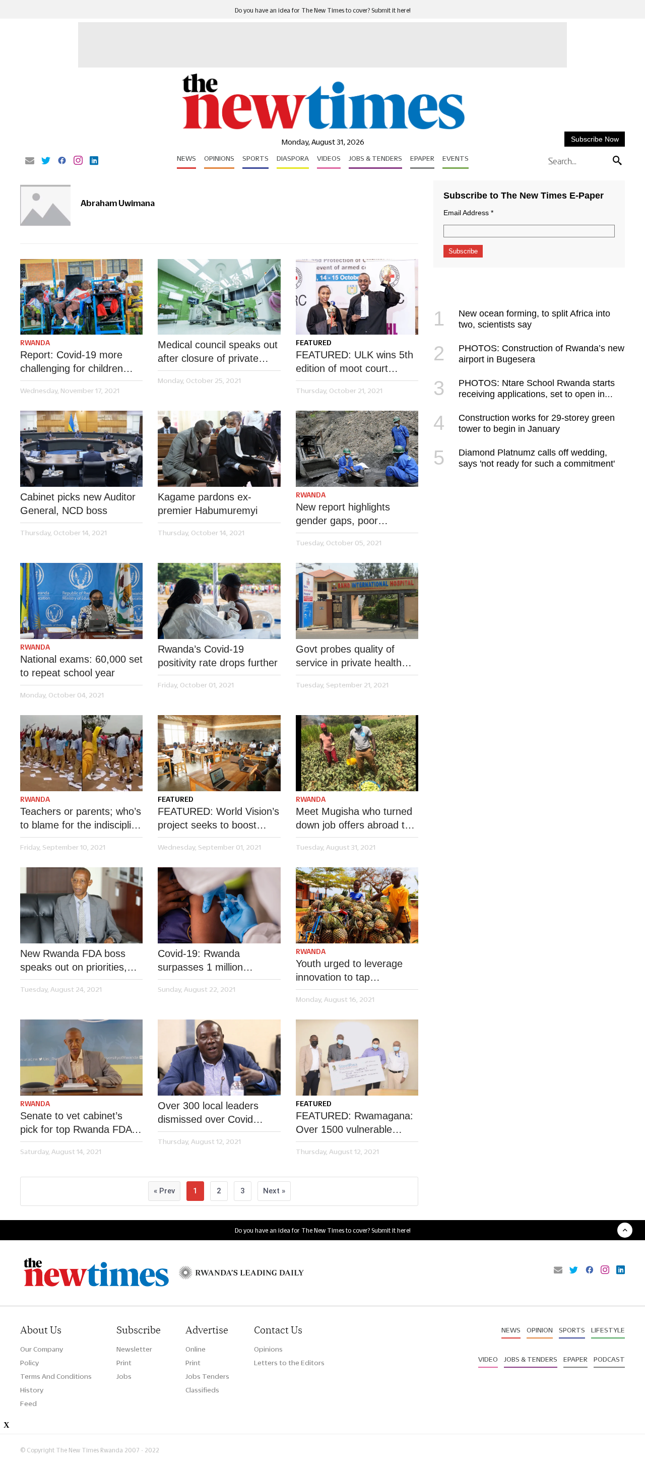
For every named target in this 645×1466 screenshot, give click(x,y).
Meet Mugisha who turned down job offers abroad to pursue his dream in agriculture (354, 819)
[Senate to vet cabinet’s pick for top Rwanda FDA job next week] (81, 1057)
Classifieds (202, 1390)
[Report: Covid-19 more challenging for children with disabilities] (81, 297)
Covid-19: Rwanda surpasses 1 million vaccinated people (200, 961)
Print (124, 1363)
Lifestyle (608, 1330)
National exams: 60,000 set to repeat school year (81, 666)
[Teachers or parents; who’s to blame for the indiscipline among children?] (81, 753)
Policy (29, 1363)
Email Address (468, 213)
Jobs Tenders (207, 1376)
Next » (274, 1190)
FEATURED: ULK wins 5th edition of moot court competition (354, 362)
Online (195, 1349)
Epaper (422, 158)
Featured (314, 343)
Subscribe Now (595, 139)
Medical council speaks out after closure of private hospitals (218, 352)
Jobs (124, 1376)
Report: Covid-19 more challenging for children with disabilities (71, 362)
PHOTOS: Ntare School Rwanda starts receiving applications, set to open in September (524, 394)
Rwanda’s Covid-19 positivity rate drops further (218, 656)
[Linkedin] (94, 161)
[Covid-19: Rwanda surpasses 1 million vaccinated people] (219, 905)
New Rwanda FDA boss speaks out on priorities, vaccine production (73, 961)
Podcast (609, 1359)
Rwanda (35, 343)
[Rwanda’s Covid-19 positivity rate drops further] (219, 601)
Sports (255, 158)
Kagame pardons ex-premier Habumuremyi (207, 503)
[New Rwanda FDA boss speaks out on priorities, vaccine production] (81, 905)
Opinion (540, 1330)
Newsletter (134, 1349)
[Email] (29, 161)
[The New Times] (322, 129)
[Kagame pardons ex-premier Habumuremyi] (219, 449)
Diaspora (293, 158)
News (186, 158)
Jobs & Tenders (375, 158)
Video (488, 1359)
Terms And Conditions (56, 1376)
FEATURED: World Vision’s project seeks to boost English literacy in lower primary (218, 819)
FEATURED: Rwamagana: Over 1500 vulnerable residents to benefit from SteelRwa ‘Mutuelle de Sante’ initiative (354, 1123)
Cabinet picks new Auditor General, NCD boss (78, 503)
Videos (329, 158)
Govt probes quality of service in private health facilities (349, 657)
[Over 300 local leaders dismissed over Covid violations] (219, 1057)
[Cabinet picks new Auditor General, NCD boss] (81, 449)
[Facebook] (62, 161)
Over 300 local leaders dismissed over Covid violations (208, 1113)
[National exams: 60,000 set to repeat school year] (81, 601)
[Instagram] (78, 161)
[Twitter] (45, 161)
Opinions (219, 158)
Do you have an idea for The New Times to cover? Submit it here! (323, 10)
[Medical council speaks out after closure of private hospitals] (219, 297)
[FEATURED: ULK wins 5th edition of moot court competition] (357, 297)
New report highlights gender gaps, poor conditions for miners (343, 514)
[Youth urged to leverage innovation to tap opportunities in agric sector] (357, 905)
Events (455, 158)
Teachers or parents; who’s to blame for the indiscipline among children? (81, 819)
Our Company (41, 1349)
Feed (28, 1403)
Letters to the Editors (289, 1363)
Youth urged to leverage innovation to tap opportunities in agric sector (349, 971)
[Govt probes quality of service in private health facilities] (357, 601)
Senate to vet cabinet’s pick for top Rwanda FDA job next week (76, 1123)
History (31, 1390)
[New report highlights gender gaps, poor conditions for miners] (357, 449)
